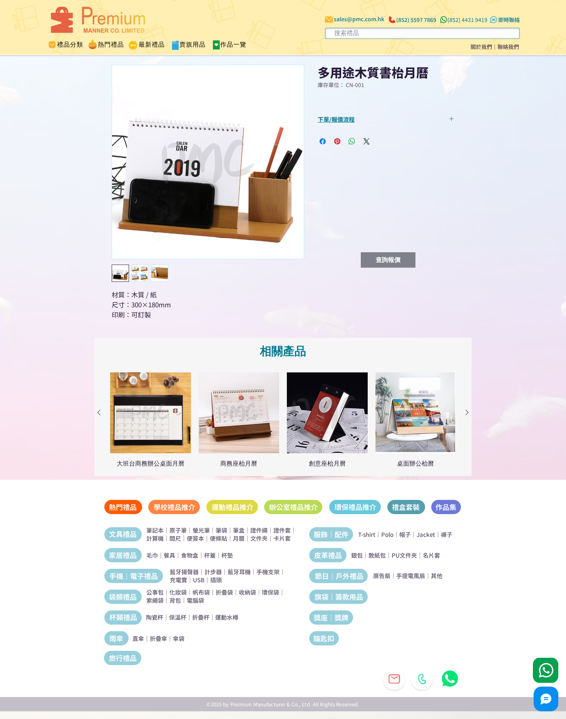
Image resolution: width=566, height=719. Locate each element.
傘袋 (178, 638)
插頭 (216, 580)
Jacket (426, 534)
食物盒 (189, 555)
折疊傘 (158, 638)
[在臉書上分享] (322, 141)
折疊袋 (224, 592)
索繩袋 (155, 600)
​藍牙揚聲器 (184, 572)
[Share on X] (366, 141)
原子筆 (178, 530)
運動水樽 (226, 617)
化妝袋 (178, 592)
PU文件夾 (404, 555)
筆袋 (221, 530)
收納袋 (247, 592)
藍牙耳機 (239, 572)
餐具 (169, 555)
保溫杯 (177, 617)
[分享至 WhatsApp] (352, 141)
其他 (436, 576)
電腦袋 (195, 600)
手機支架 (268, 572)
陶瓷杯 (154, 617)
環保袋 (270, 592)
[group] (283, 420)
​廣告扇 (381, 576)
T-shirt (366, 534)
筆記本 (155, 530)
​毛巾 (152, 555)
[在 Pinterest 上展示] (337, 141)
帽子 (405, 534)
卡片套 (282, 538)
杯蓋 (210, 555)
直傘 (138, 638)
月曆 (238, 538)
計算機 (155, 538)
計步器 (213, 572)
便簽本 (195, 538)
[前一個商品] (99, 412)
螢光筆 (201, 530)
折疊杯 (200, 617)
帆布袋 (201, 592)
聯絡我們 (508, 46)
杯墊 (227, 555)
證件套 (282, 530)
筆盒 (238, 530)
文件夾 (259, 538)
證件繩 (259, 530)
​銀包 (357, 555)
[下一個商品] (467, 412)
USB (198, 580)
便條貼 (218, 538)
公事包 (155, 592)
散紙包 (377, 555)
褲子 (446, 534)
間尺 (175, 538)
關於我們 (481, 46)
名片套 (431, 555)
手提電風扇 (410, 576)
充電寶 (178, 580)
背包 (175, 600)
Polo (387, 534)
